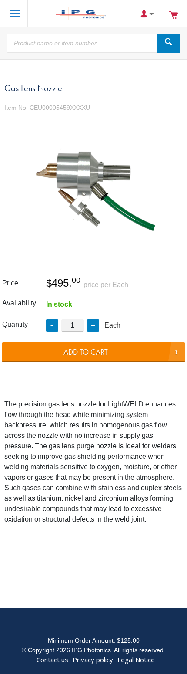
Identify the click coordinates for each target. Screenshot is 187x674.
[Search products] (168, 43)
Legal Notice (136, 659)
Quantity (15, 324)
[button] (93, 325)
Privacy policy (93, 659)
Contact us (52, 659)
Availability (19, 303)
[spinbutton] (72, 325)
